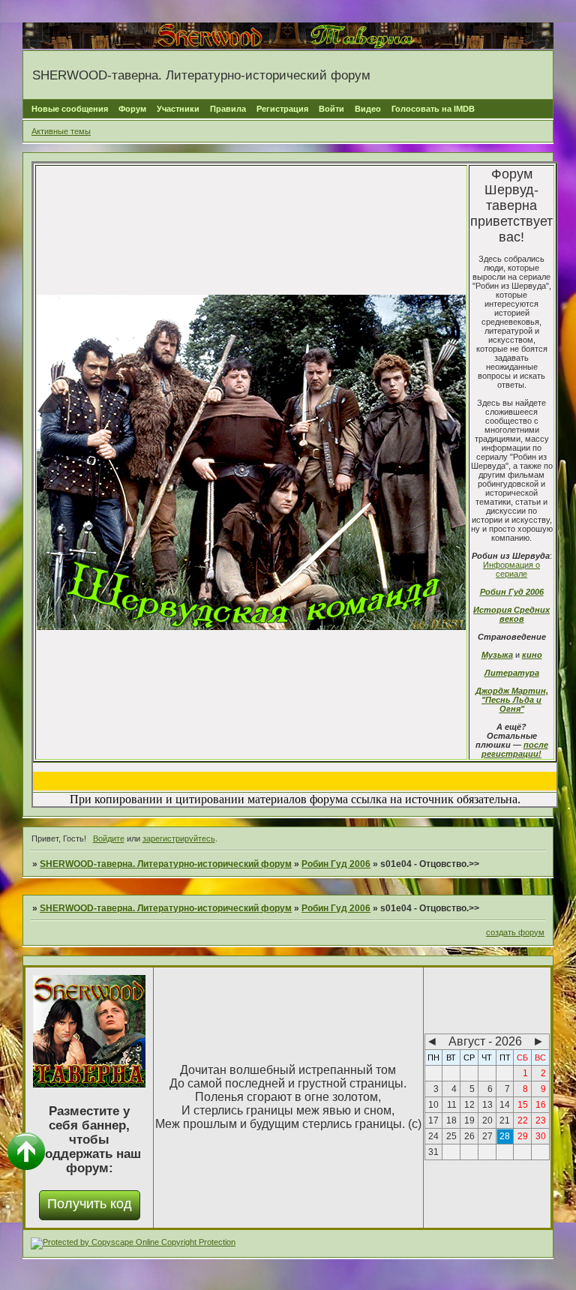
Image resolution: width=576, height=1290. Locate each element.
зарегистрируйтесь (178, 838)
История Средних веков (511, 614)
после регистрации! (515, 749)
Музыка (497, 654)
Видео (368, 108)
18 (451, 1120)
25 (451, 1136)
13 (487, 1105)
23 (541, 1120)
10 (433, 1105)
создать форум (515, 932)
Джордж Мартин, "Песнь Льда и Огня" (512, 699)
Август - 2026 (485, 1041)
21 (505, 1120)
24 (433, 1136)
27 (487, 1136)
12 (469, 1105)
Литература (511, 672)
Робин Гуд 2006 (512, 591)
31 (433, 1152)
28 (505, 1136)
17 (433, 1120)
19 (469, 1120)
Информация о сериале (511, 569)
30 (541, 1136)
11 (452, 1105)
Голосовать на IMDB (433, 108)
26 (469, 1136)
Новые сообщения (70, 108)
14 (505, 1105)
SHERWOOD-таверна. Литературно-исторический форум (166, 864)
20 (487, 1120)
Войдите (108, 838)
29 (523, 1136)
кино (532, 654)
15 (523, 1105)
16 (541, 1105)
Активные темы (61, 131)
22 (523, 1120)
